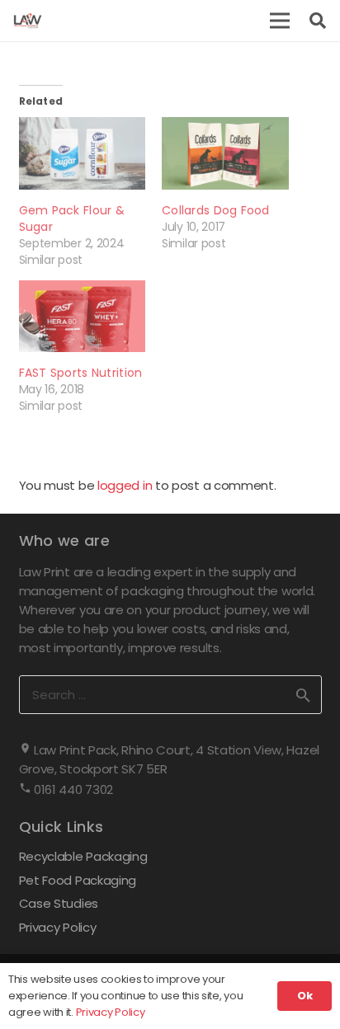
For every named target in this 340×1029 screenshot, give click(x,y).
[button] (280, 20)
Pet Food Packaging (78, 880)
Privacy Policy (58, 927)
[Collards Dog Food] (225, 153)
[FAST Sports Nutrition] (82, 316)
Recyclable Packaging (83, 856)
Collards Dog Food (216, 210)
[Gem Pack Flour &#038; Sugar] (82, 153)
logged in (124, 485)
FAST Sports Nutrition (81, 372)
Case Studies (58, 903)
